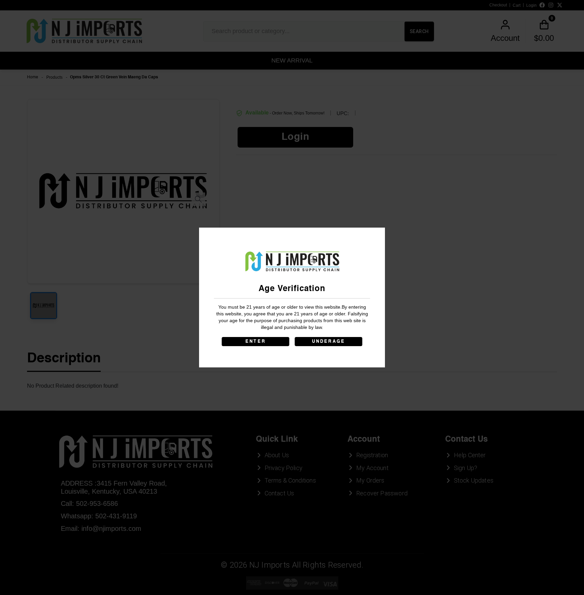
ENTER (255, 341)
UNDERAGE (328, 341)
